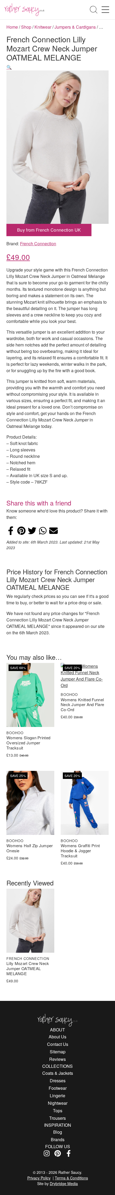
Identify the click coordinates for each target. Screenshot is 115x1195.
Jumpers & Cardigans (75, 27)
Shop (26, 27)
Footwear (58, 1088)
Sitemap (58, 1052)
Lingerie (57, 1095)
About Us (57, 1037)
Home (12, 27)
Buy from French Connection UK (49, 230)
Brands (57, 1139)
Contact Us (57, 1044)
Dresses (58, 1080)
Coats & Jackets (57, 1073)
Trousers (57, 1118)
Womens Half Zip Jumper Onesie (29, 848)
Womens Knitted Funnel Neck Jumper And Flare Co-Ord (82, 704)
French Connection (38, 243)
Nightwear (57, 1103)
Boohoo (15, 732)
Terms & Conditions (71, 1178)
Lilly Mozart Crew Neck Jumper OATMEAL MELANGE (27, 968)
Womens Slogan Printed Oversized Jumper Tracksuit (28, 742)
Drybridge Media (64, 1183)
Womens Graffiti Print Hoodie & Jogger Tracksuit (80, 850)
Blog (57, 1132)
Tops (57, 1110)
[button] (9, 67)
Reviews (57, 1059)
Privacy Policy (39, 1178)
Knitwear (42, 27)
